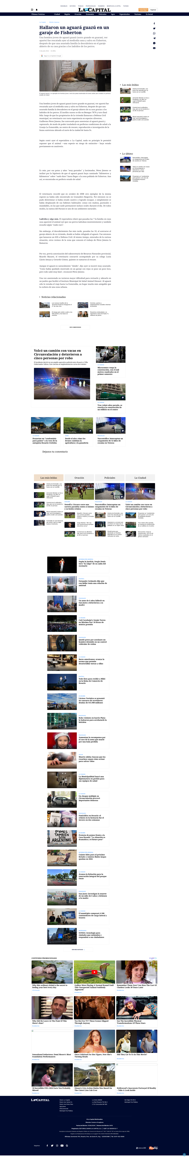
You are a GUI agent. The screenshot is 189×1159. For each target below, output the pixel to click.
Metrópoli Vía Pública (66, 1111)
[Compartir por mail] (154, 48)
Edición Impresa (54, 22)
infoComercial (64, 1108)
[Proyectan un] (45, 431)
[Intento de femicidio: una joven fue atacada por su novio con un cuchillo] (135, 91)
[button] (32, 10)
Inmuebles (63, 6)
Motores (73, 6)
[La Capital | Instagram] (57, 1146)
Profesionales (91, 6)
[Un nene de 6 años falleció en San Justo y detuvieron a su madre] (78, 604)
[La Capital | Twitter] (52, 1146)
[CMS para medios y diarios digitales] (141, 1148)
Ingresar (153, 10)
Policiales (102, 14)
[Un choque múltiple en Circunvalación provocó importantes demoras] (78, 799)
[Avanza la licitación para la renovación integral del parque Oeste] (78, 877)
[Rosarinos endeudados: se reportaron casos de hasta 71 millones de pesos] (94, 314)
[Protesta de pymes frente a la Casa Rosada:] (78, 838)
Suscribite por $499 (143, 9)
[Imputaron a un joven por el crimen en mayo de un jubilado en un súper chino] (110, 524)
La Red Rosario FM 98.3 (99, 1102)
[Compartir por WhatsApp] (154, 33)
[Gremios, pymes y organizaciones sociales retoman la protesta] (94, 305)
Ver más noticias (77, 949)
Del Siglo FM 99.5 (130, 1100)
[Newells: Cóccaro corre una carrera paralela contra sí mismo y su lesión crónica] (79, 515)
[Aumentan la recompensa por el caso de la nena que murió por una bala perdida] (78, 741)
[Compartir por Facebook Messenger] (154, 43)
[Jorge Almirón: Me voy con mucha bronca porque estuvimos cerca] (79, 525)
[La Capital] (94, 10)
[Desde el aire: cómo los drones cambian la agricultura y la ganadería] (78, 431)
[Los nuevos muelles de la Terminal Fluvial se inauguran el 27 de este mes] (56, 305)
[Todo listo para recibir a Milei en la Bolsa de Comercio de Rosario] (78, 682)
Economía (90, 14)
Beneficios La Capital (114, 6)
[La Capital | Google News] (67, 1146)
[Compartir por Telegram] (154, 38)
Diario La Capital (65, 1100)
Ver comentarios (75, 327)
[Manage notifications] (184, 1154)
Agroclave (63, 1106)
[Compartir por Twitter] (154, 28)
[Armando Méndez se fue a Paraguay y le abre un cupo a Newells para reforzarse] (135, 100)
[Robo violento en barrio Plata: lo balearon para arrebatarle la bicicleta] (78, 721)
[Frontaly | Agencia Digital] (152, 1148)
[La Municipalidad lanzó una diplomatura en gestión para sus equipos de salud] (78, 780)
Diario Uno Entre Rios (66, 1104)
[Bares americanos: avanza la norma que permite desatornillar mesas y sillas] (78, 662)
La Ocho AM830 (97, 1100)
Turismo (126, 6)
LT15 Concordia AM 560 (99, 1104)
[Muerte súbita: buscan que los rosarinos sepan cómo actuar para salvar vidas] (78, 760)
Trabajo (80, 6)
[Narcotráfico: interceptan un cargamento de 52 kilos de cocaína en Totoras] (135, 160)
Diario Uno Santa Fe (66, 1102)
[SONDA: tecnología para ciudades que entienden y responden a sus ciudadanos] (78, 936)
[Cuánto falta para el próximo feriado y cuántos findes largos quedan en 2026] (78, 858)
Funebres (101, 6)
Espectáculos (125, 14)
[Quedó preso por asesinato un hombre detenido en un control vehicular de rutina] (110, 534)
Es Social (149, 14)
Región (67, 14)
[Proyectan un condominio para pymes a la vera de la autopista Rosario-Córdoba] (135, 178)
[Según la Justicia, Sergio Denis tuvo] (78, 565)
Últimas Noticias (38, 14)
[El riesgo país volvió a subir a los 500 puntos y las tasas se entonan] (56, 314)
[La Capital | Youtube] (62, 1146)
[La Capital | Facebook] (47, 1146)
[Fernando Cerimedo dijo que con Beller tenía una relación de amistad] (78, 584)
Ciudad (57, 14)
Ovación (78, 14)
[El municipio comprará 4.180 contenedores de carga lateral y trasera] (78, 916)
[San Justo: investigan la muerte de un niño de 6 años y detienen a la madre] (78, 897)
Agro (113, 14)
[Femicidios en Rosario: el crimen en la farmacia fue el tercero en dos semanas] (78, 819)
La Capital (42, 22)
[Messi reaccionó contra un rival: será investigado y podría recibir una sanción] (135, 119)
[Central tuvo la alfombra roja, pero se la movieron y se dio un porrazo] (135, 109)
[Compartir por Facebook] (154, 23)
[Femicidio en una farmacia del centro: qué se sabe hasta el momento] (48, 523)
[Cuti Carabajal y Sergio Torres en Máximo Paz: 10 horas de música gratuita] (78, 623)
